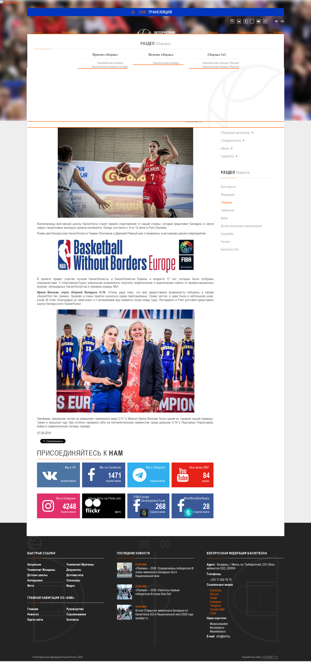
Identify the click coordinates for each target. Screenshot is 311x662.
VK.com (214, 594)
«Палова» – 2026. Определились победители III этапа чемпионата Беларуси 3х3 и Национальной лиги (164, 572)
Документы (73, 569)
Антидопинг (35, 580)
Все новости (228, 186)
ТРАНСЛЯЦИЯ (155, 12)
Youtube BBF (217, 609)
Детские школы (37, 575)
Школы (225, 148)
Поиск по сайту (232, 21)
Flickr (213, 613)
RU (276, 21)
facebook (246, 21)
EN (282, 21)
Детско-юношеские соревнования (241, 226)
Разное (225, 241)
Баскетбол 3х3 (229, 249)
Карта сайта (35, 619)
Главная (32, 609)
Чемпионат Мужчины (80, 564)
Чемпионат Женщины (41, 569)
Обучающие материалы (235, 132)
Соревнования (76, 614)
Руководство (75, 609)
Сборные (226, 202)
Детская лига (74, 575)
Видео (70, 585)
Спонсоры (73, 580)
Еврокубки (227, 234)
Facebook (216, 590)
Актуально (34, 564)
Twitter (213, 598)
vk (239, 21)
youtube (259, 21)
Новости (33, 614)
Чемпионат (227, 210)
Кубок (224, 218)
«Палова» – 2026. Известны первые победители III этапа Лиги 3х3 (157, 592)
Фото (30, 585)
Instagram (215, 601)
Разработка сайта (251, 657)
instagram (265, 21)
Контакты (72, 619)
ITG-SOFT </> (270, 657)
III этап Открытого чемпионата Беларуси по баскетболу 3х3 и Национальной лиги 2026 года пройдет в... (164, 614)
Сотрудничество (231, 140)
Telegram (215, 605)
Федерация (228, 194)
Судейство (227, 156)
